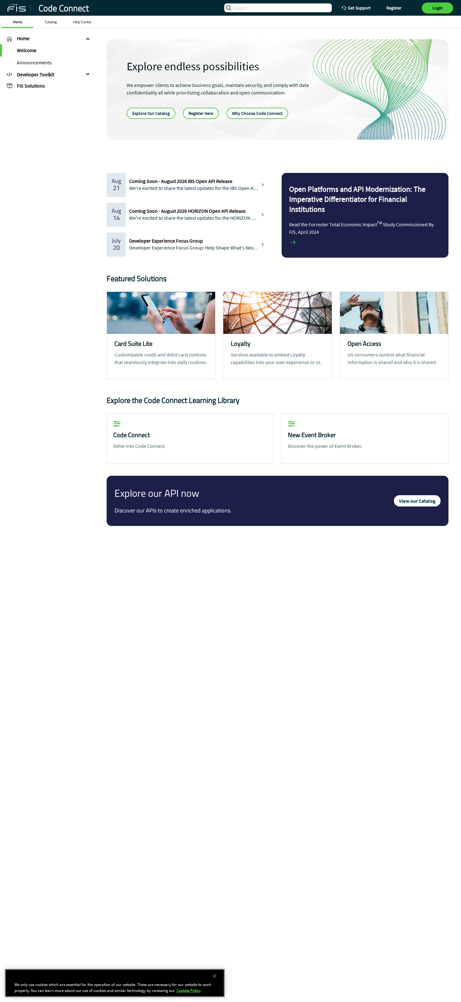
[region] (115, 983)
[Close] (214, 976)
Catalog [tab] (51, 22)
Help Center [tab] (82, 22)
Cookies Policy (188, 990)
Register (393, 8)
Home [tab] (17, 22)
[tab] (47, 38)
